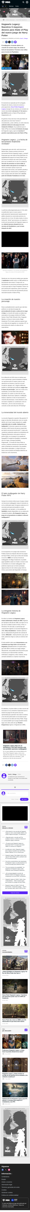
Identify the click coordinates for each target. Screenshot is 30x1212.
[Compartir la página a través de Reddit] (12, 42)
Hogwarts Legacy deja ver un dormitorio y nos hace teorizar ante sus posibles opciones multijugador (15, 747)
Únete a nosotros (7, 1182)
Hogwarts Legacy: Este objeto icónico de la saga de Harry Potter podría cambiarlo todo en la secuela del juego (16, 857)
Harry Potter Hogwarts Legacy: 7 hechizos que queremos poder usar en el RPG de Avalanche (14, 996)
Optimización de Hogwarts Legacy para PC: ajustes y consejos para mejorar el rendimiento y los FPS (15, 1100)
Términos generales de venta (10, 1187)
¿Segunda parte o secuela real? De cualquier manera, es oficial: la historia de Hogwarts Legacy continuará (15, 839)
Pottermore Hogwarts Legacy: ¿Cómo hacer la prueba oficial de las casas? (13, 1051)
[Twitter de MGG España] (6, 1170)
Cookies (4, 1190)
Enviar (25, 799)
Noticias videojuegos (10, 19)
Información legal (7, 1184)
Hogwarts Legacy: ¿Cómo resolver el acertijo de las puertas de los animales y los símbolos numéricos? (15, 1075)
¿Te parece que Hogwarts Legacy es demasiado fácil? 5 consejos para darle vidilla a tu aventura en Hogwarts (14, 845)
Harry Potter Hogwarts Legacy (22, 19)
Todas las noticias (15, 892)
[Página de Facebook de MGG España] (3, 1170)
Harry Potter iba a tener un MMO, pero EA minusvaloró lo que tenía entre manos (14, 1020)
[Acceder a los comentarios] (15, 42)
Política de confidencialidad (10, 1195)
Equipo (4, 1179)
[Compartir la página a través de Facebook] (6, 42)
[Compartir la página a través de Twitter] (9, 42)
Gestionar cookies (7, 1192)
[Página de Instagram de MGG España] (9, 1170)
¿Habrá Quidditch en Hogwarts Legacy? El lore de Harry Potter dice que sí (14, 972)
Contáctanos (5, 1176)
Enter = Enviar (15, 799)
